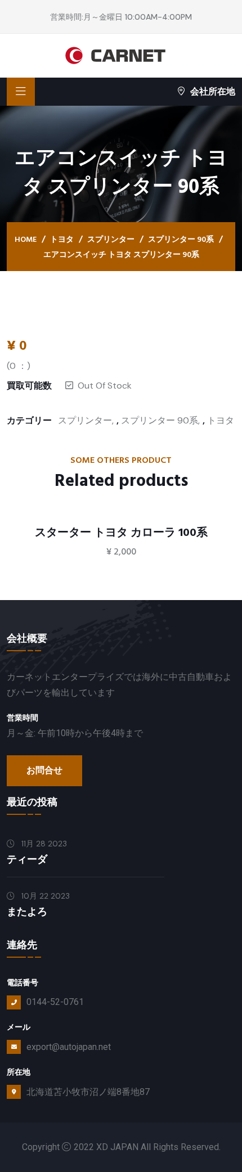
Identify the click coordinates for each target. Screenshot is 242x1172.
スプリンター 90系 (181, 239)
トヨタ (62, 239)
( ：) (18, 366)
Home (26, 239)
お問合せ (44, 770)
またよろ (27, 912)
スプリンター (111, 239)
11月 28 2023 (43, 844)
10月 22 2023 (44, 896)
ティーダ (27, 860)
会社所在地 (212, 91)
